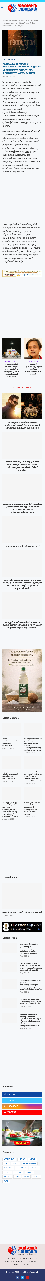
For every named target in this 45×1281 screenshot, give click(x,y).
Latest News (9, 1159)
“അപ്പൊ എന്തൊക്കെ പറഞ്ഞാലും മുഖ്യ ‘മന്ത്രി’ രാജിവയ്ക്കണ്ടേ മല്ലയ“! (31, 1001)
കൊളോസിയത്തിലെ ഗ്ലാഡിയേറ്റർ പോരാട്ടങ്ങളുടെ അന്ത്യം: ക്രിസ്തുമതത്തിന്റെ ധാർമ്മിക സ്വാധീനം (31, 948)
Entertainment (29, 1164)
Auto (6, 1181)
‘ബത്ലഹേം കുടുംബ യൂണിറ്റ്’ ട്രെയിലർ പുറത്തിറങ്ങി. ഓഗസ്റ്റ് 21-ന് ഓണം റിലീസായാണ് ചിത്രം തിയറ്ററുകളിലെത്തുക (31, 1020)
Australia (8, 1168)
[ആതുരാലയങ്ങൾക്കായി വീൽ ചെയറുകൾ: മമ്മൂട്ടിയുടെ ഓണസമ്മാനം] (11, 762)
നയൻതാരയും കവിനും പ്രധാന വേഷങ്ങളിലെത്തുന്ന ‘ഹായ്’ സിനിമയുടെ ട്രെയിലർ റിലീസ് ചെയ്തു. (31, 984)
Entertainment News (13, 1261)
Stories (7, 1177)
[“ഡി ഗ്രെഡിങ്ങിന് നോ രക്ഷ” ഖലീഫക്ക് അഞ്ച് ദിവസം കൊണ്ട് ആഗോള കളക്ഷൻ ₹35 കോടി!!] (22, 406)
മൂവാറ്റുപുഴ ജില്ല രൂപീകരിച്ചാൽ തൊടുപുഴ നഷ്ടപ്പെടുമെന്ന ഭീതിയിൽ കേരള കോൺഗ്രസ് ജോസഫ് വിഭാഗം (10, 809)
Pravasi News (28, 1258)
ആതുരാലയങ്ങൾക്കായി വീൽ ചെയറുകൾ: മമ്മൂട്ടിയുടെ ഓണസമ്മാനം (11, 775)
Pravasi (16, 1164)
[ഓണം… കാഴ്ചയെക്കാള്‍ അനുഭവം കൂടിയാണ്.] (11, 729)
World (32, 1159)
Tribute (29, 1172)
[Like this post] (16, 330)
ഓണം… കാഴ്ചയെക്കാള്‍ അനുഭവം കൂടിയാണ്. (9, 742)
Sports (7, 1172)
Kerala (22, 1159)
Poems (26, 1177)
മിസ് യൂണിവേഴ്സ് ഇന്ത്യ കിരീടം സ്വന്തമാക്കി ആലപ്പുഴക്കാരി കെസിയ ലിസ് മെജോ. (32, 808)
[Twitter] (22, 1277)
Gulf (17, 1177)
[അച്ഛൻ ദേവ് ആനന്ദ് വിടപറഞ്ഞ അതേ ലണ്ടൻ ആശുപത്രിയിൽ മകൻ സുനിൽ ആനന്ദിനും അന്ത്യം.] (22, 605)
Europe (37, 1177)
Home (4, 21)
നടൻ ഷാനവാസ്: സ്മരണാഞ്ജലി (22, 546)
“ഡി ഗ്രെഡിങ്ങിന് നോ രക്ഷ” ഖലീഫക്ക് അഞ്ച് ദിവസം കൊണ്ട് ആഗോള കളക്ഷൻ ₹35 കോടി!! (22, 425)
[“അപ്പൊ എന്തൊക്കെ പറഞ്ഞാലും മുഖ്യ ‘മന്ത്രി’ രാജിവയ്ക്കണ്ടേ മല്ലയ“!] (10, 1003)
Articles (34, 1168)
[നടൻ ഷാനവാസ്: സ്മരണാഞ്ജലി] (22, 529)
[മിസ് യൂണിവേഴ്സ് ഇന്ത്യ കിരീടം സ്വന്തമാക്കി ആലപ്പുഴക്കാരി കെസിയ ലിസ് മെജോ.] (33, 793)
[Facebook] (17, 1277)
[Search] (42, 8)
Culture (18, 1172)
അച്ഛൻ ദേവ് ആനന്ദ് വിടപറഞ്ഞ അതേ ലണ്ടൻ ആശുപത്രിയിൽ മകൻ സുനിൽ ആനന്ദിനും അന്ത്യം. (22, 625)
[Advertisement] (22, 198)
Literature (21, 1168)
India (6, 1164)
